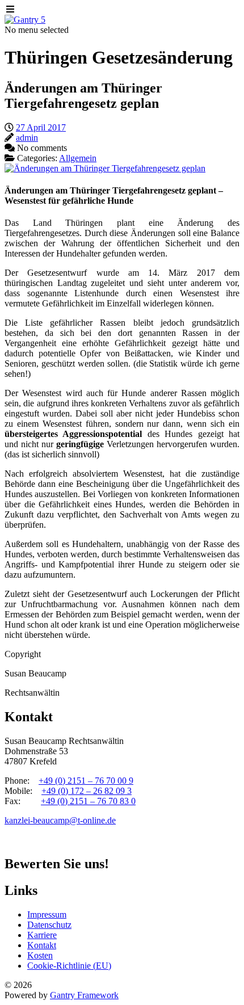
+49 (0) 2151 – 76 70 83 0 (88, 801)
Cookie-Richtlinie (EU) (69, 965)
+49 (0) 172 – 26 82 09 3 (86, 791)
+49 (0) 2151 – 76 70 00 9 (86, 780)
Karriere (42, 935)
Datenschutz (49, 925)
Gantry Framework (84, 995)
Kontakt (41, 945)
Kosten (40, 955)
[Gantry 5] (25, 19)
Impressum (46, 914)
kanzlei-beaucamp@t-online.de (60, 820)
